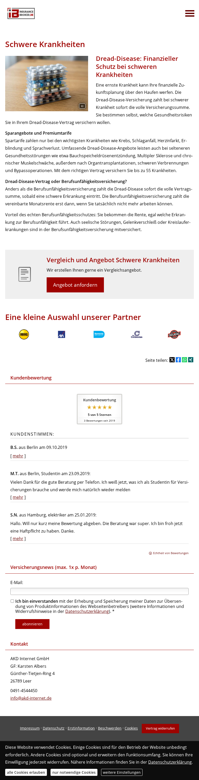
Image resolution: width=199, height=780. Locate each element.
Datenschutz (54, 728)
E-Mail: (16, 582)
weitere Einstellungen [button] (122, 772)
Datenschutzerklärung (87, 611)
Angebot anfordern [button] (75, 284)
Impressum (30, 728)
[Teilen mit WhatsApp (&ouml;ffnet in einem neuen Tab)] (184, 359)
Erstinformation (81, 728)
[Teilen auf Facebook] (178, 359)
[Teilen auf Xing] (190, 359)
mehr (18, 456)
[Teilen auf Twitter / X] (172, 359)
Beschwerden (110, 728)
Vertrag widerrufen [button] (160, 728)
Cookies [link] (131, 728)
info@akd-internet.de (31, 698)
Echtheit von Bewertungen (171, 553)
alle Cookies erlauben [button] (26, 772)
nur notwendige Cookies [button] (74, 772)
